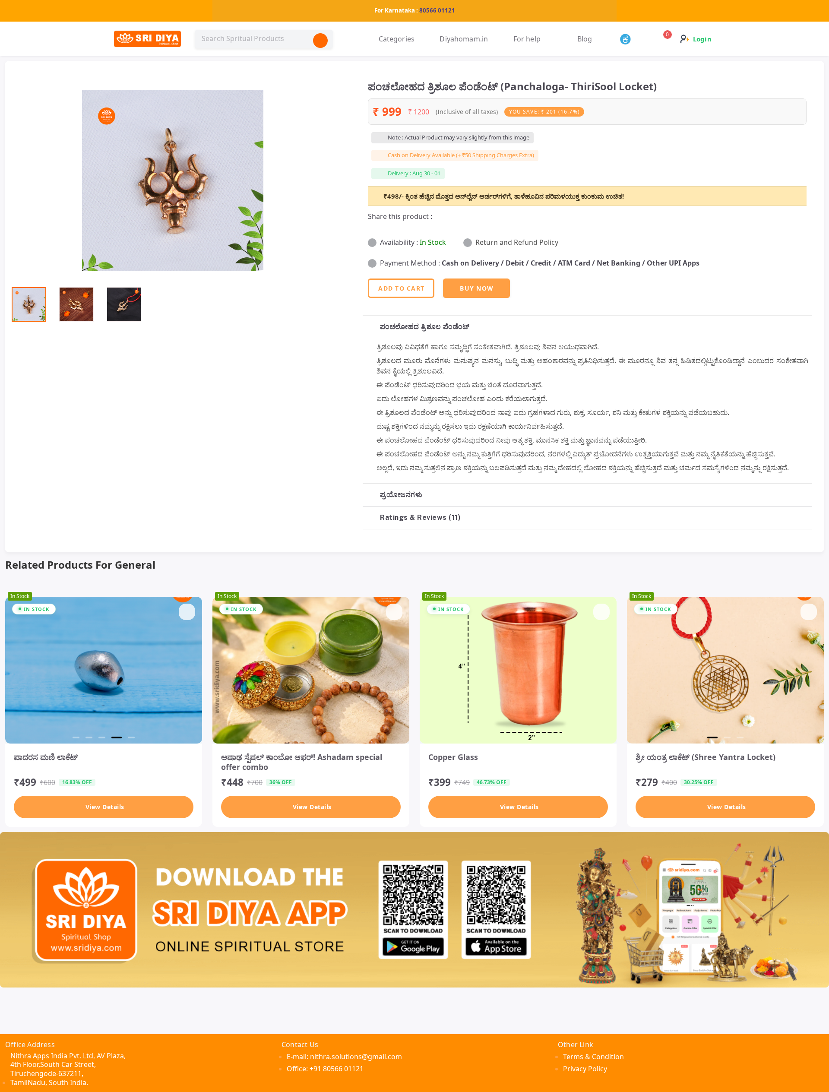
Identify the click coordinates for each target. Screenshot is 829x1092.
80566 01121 (437, 10)
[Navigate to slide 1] (76, 737)
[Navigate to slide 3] (101, 737)
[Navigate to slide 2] (88, 737)
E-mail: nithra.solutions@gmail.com (344, 1056)
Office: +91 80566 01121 (325, 1068)
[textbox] (264, 39)
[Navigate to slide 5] (129, 737)
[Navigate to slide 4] (114, 737)
